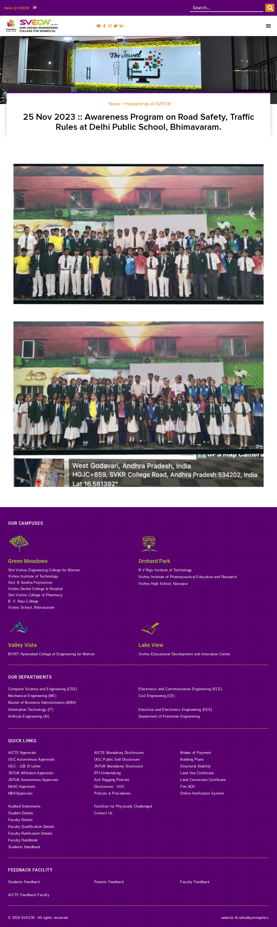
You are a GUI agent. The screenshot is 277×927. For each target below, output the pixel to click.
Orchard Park (154, 561)
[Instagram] (110, 26)
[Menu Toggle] (268, 25)
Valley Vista (22, 645)
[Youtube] (98, 26)
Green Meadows (28, 561)
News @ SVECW (16, 8)
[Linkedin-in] (121, 26)
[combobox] (226, 8)
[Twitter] (115, 26)
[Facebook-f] (104, 26)
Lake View (150, 645)
